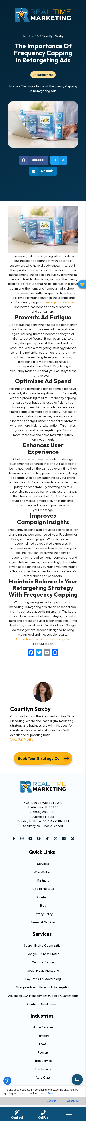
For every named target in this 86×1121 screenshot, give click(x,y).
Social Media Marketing (43, 970)
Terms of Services (43, 922)
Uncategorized (43, 75)
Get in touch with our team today (40, 639)
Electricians (43, 1069)
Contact (43, 897)
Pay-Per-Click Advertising (43, 979)
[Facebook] (31, 653)
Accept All (73, 1101)
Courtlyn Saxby (53, 36)
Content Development (43, 1004)
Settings (51, 1101)
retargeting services (60, 302)
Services (43, 864)
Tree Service (43, 1061)
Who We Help (43, 872)
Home (13, 86)
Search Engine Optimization (43, 945)
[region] (43, 1103)
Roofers (43, 1052)
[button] (13, 838)
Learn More (47, 1093)
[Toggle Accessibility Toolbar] (7, 1080)
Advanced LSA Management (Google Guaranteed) (43, 996)
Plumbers (43, 1036)
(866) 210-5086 (44, 812)
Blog (43, 905)
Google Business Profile (43, 954)
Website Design (43, 962)
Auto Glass (43, 1077)
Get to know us (43, 889)
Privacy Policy (43, 914)
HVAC (43, 1044)
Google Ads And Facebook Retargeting (43, 987)
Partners (43, 880)
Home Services (43, 1027)
